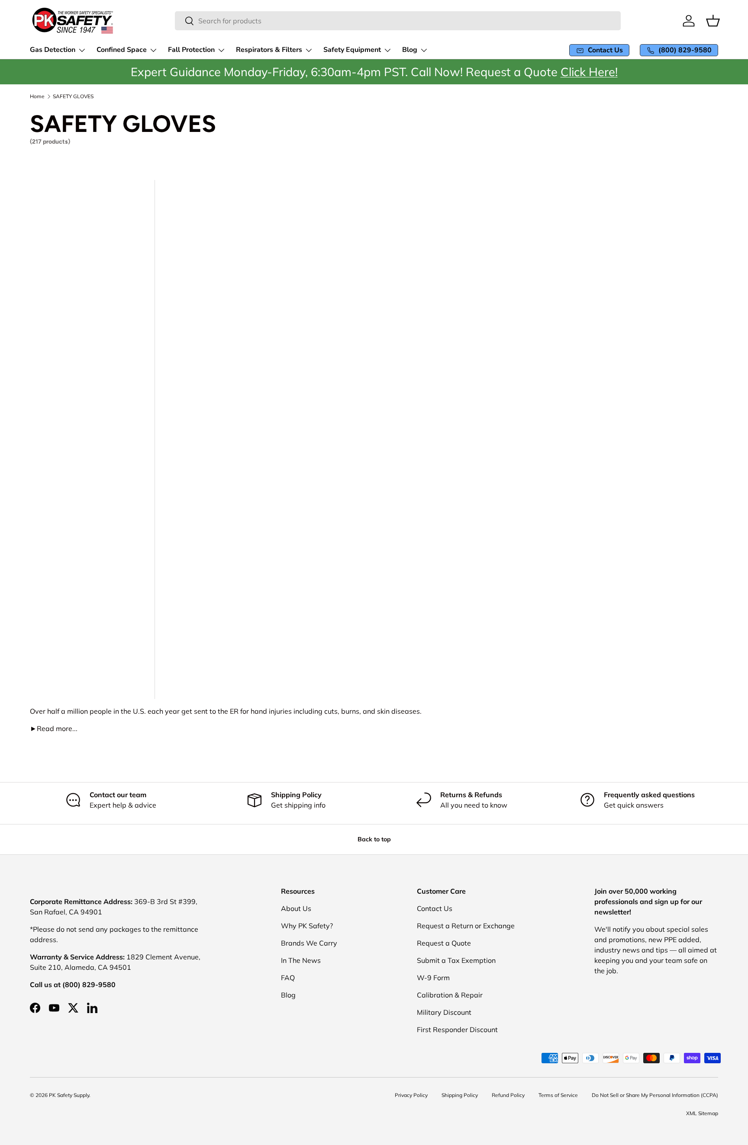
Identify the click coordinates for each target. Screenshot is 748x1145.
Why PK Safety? (307, 925)
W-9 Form (433, 977)
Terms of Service (558, 1095)
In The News (301, 960)
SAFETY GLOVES (73, 96)
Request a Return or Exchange (466, 925)
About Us (296, 908)
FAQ (288, 977)
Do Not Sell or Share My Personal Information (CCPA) (655, 1095)
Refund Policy (508, 1095)
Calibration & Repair (450, 995)
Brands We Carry (309, 943)
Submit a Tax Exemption (456, 960)
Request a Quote (444, 943)
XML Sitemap (702, 1113)
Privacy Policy (411, 1095)
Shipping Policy (460, 1095)
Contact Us (434, 908)
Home (37, 96)
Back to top (374, 839)
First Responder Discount (457, 1029)
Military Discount (444, 1012)
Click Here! (589, 71)
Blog (288, 995)
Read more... (53, 728)
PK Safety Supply (69, 1095)
